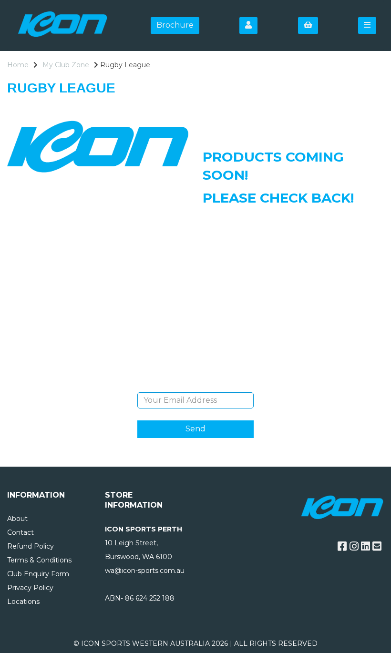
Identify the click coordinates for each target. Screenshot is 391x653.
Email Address (195, 385)
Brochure (175, 25)
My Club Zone (65, 65)
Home (18, 65)
